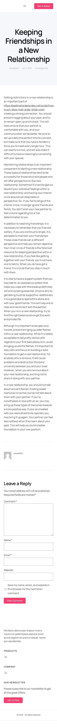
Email (8, 555)
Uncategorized (41, 68)
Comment (10, 501)
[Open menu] (25, 6)
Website (8, 570)
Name (8, 540)
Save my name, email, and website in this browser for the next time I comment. (29, 589)
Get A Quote (43, 5)
